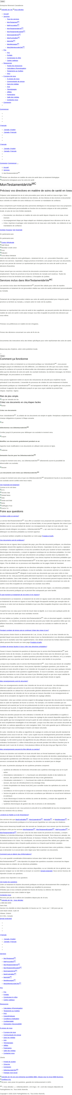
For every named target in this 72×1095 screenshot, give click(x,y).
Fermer (2, 356)
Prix (8, 53)
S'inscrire (7, 1064)
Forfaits (9, 55)
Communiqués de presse (16, 81)
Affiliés (9, 92)
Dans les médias (13, 84)
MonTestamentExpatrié (16, 32)
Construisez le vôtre (14, 58)
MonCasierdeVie (14, 35)
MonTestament (13, 22)
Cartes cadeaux (12, 60)
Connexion (7, 102)
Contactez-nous (12, 100)
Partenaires (11, 94)
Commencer (4, 109)
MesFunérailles (13, 38)
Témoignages (12, 89)
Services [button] (7, 16)
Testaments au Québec (15, 71)
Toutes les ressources (14, 66)
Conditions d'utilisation (11, 1019)
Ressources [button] (8, 63)
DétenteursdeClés (11, 1070)
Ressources (4, 1004)
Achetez (3, 230)
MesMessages (13, 44)
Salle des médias (13, 97)
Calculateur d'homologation (16, 68)
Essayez (9, 230)
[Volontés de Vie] (12, 10)
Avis (8, 87)
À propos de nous (13, 79)
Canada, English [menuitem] (10, 130)
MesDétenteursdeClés (16, 47)
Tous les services (13, 19)
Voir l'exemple (17, 230)
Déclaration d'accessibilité (13, 1024)
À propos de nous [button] (10, 76)
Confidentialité (9, 1021)
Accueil (6, 14)
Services (7, 170)
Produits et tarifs (47, 536)
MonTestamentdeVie (15, 28)
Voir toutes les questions (8, 882)
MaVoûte (11, 41)
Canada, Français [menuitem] (10, 132)
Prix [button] (5, 50)
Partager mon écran (10, 1073)
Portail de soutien (10, 1062)
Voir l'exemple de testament (9, 485)
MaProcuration (13, 25)
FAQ (8, 74)
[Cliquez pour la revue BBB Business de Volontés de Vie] (31, 1077)
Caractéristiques (9, 1016)
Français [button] (3, 125)
